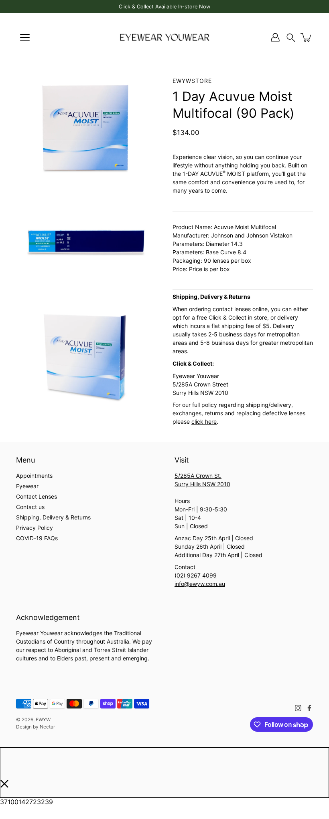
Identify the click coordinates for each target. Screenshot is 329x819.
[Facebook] (309, 708)
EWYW (43, 719)
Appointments (34, 475)
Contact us (30, 506)
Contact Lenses (36, 496)
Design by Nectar (35, 727)
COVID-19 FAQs (37, 538)
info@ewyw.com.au (200, 583)
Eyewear (27, 486)
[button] (290, 37)
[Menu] (25, 37)
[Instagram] (298, 708)
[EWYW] (165, 37)
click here (204, 421)
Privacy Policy (34, 527)
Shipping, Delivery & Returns (53, 517)
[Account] (275, 37)
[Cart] (306, 37)
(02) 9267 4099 (196, 575)
